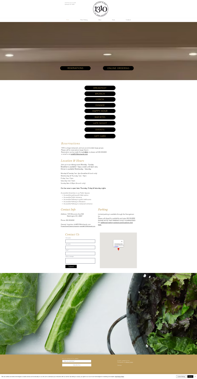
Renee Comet (129, 362)
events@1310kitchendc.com (87, 226)
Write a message (69, 256)
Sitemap (119, 365)
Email (66, 250)
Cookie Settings (181, 376)
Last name (67, 244)
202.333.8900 (131, 218)
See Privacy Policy (119, 376)
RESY (86, 152)
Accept (190, 376)
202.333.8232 (70, 220)
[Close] (195, 376)
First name (68, 237)
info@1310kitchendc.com (79, 154)
